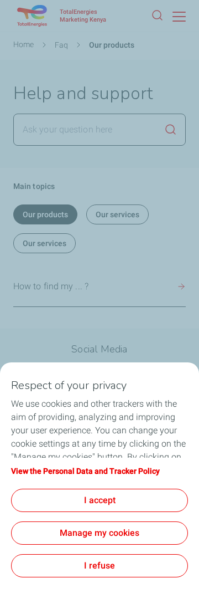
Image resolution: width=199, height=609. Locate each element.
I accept (100, 500)
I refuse (99, 565)
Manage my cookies (99, 533)
